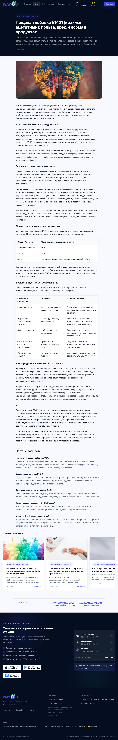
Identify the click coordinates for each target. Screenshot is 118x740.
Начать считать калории (70, 378)
